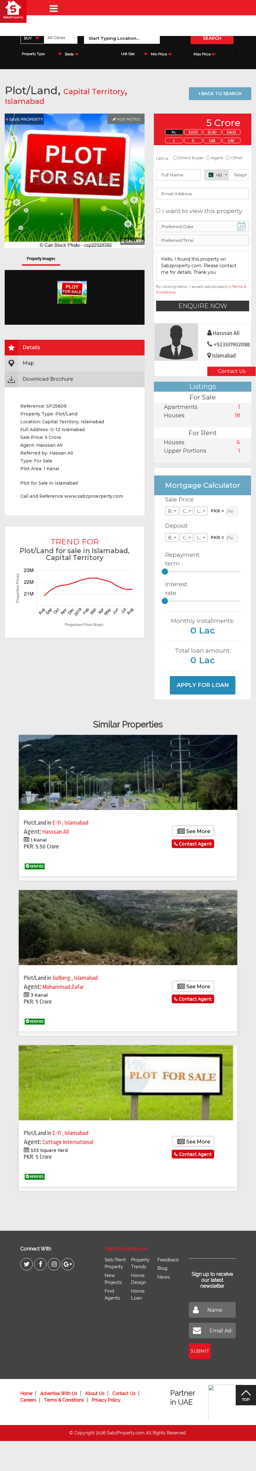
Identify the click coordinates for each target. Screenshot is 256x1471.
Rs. (174, 132)
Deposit (176, 525)
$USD (193, 132)
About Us (95, 1393)
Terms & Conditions (64, 1399)
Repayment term (180, 559)
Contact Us (231, 371)
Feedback (168, 1260)
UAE (231, 140)
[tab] (75, 348)
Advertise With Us (58, 1393)
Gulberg (61, 978)
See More (197, 831)
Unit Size (128, 54)
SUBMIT (200, 1351)
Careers (28, 1399)
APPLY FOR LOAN (203, 685)
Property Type (33, 54)
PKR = (217, 511)
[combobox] (32, 38)
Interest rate (176, 589)
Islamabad (24, 101)
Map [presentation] (28, 363)
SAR (212, 140)
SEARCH (212, 38)
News (163, 1277)
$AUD (231, 132)
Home (26, 1393)
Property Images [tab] (41, 258)
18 (237, 415)
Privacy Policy (106, 1399)
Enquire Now (202, 306)
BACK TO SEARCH (221, 93)
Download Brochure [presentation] (47, 379)
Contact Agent (195, 844)
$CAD (212, 132)
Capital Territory (94, 91)
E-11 (57, 822)
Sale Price (179, 499)
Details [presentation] (31, 347)
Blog (162, 1268)
